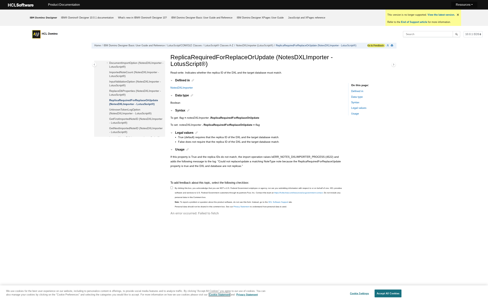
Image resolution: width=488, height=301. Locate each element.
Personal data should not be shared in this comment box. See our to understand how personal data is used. (231, 207)
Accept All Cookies (388, 293)
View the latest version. (441, 14)
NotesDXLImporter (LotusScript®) (254, 45)
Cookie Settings (359, 293)
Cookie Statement (219, 294)
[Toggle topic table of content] (394, 64)
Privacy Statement (242, 207)
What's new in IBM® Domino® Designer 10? (142, 17)
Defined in (357, 91)
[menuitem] (87, 17)
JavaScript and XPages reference (306, 17)
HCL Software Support (278, 202)
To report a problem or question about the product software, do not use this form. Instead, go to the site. (233, 202)
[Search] (456, 34)
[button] (107, 63)
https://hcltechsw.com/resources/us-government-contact (298, 193)
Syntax (355, 102)
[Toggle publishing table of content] (94, 64)
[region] (244, 293)
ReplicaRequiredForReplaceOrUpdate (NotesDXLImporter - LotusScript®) (316, 45)
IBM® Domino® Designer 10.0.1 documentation (87, 17)
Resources (463, 4)
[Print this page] (392, 45)
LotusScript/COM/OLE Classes (184, 45)
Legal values (358, 107)
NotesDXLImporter (181, 87)
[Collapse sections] (388, 45)
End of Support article (414, 22)
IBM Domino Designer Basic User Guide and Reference (201, 17)
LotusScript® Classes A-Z (219, 45)
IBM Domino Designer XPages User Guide (260, 17)
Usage (355, 113)
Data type (357, 96)
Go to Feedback (375, 45)
